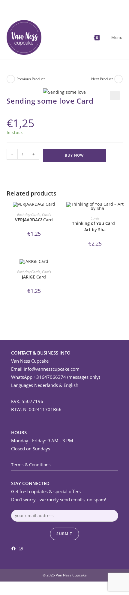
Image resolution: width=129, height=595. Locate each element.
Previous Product (30, 78)
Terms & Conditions (31, 464)
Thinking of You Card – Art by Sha (95, 226)
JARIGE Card (34, 277)
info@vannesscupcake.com (52, 369)
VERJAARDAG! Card (34, 219)
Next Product (102, 78)
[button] (115, 95)
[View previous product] (11, 79)
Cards (46, 214)
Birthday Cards (28, 214)
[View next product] (118, 79)
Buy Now (74, 155)
